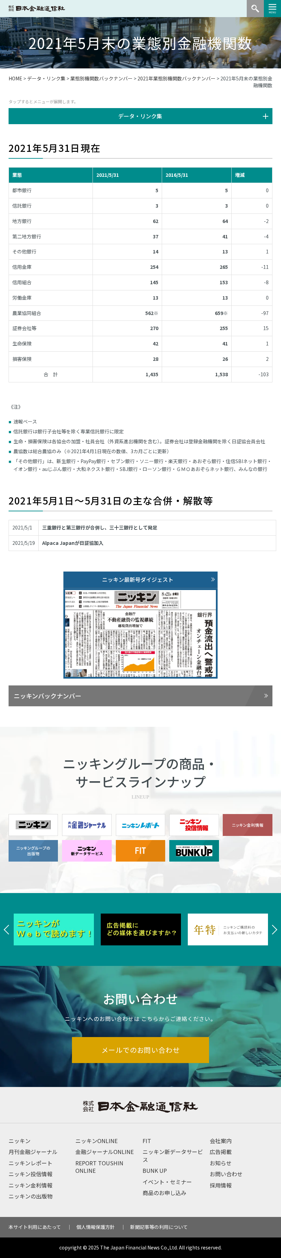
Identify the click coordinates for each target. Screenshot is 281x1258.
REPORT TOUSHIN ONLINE (99, 1167)
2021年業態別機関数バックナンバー (176, 78)
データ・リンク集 (46, 78)
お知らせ (221, 1163)
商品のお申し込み (164, 1193)
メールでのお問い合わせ (140, 1050)
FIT (147, 1141)
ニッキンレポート (30, 1163)
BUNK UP (155, 1170)
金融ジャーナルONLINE (104, 1152)
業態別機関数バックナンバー (101, 78)
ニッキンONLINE (96, 1141)
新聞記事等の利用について (159, 1226)
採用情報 (221, 1185)
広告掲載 (221, 1152)
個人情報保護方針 (95, 1226)
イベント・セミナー (167, 1182)
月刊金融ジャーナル (33, 1152)
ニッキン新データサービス (173, 1155)
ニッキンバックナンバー (47, 695)
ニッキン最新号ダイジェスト (137, 579)
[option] (53, 930)
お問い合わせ (226, 1174)
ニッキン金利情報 (30, 1185)
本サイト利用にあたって (35, 1226)
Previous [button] (7, 929)
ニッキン (19, 1141)
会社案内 (221, 1141)
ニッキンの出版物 (30, 1196)
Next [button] (274, 929)
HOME (15, 78)
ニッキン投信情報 (30, 1174)
